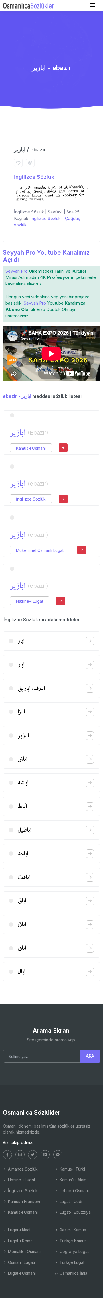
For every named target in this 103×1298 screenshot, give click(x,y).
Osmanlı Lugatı (21, 1262)
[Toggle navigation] (92, 5)
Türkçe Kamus (72, 1240)
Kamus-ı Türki (71, 1169)
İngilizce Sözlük (34, 177)
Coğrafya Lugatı (74, 1251)
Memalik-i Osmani (24, 1251)
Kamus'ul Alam (72, 1179)
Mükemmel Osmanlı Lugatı (40, 550)
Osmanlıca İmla (72, 1273)
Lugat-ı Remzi (20, 1240)
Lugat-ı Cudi (70, 1201)
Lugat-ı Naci (18, 1229)
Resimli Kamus (72, 1229)
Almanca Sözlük (22, 1169)
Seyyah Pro (16, 271)
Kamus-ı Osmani (31, 448)
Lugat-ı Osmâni (21, 1273)
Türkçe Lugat (71, 1262)
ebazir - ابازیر (17, 396)
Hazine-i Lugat (29, 601)
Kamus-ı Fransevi (23, 1201)
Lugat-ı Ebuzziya (74, 1212)
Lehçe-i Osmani (73, 1190)
